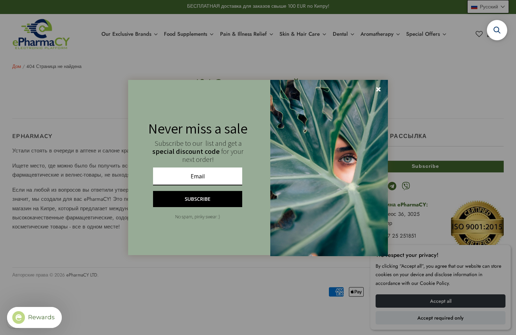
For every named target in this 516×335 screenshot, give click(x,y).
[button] (497, 30)
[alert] (258, 167)
